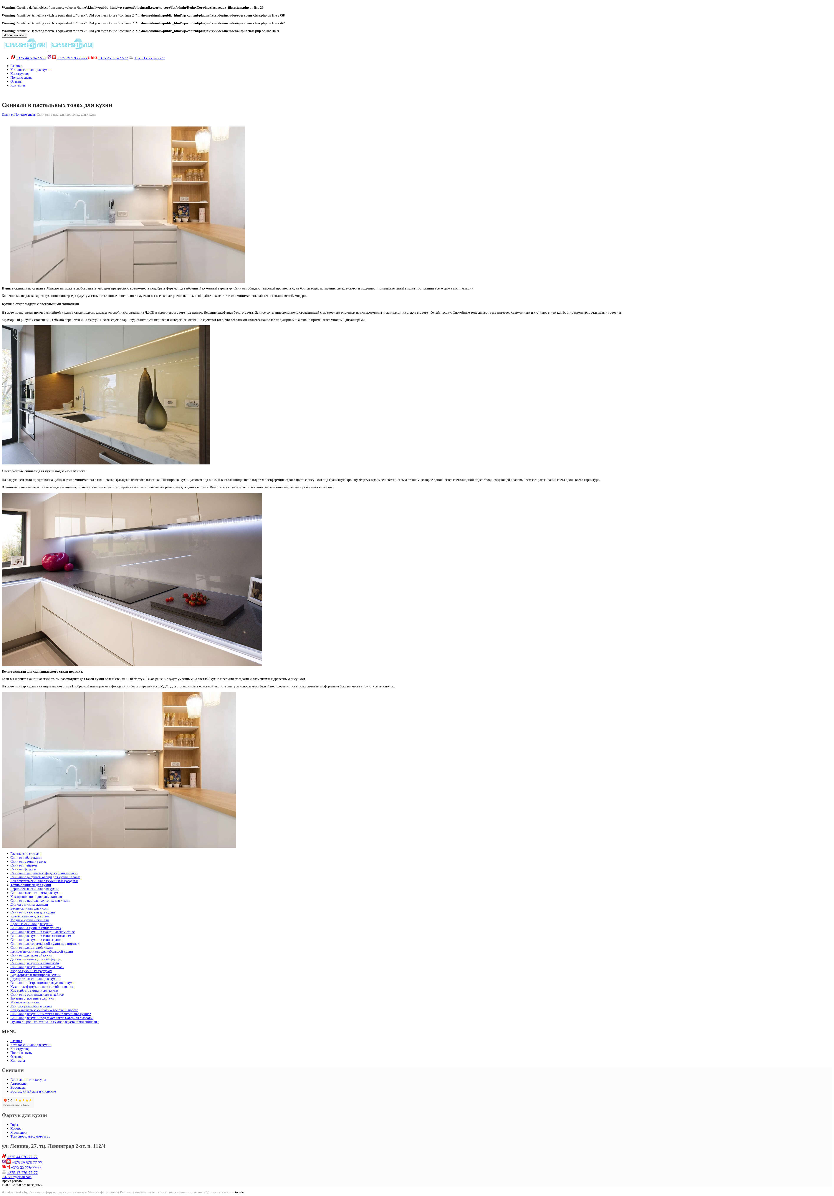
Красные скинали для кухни (31, 924)
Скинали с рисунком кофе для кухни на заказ (44, 873)
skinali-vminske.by (15, 1192)
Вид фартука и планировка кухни (35, 975)
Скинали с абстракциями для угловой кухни (43, 983)
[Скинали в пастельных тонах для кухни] (127, 282)
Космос (15, 1128)
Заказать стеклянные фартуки (32, 998)
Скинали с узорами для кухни (32, 912)
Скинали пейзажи (23, 865)
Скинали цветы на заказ (28, 861)
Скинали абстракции (26, 857)
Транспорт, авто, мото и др (30, 1136)
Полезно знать (21, 77)
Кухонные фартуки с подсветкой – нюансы (42, 986)
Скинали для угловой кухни (31, 955)
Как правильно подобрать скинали (36, 896)
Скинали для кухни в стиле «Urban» (37, 967)
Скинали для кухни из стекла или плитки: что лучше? (50, 1014)
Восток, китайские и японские (33, 1091)
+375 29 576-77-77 (72, 58)
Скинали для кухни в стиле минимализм (40, 936)
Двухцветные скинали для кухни (35, 979)
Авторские (18, 1083)
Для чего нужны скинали (29, 904)
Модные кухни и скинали (29, 920)
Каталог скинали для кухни (30, 70)
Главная (16, 66)
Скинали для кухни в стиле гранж (35, 939)
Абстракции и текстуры (28, 1079)
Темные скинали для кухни (30, 885)
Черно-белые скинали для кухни (34, 889)
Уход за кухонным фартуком (31, 971)
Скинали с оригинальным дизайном (37, 994)
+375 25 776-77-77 (113, 58)
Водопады (18, 1087)
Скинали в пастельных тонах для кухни (40, 900)
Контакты (17, 85)
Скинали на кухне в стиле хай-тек (35, 928)
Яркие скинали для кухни (29, 916)
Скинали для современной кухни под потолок (44, 943)
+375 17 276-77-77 (149, 58)
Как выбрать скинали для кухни (34, 990)
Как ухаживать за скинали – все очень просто (44, 1010)
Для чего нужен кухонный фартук (35, 959)
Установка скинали (24, 1002)
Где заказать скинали (25, 853)
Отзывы (16, 81)
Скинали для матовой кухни (31, 947)
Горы (14, 1124)
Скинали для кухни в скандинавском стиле (42, 932)
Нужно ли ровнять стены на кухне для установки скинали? (54, 1022)
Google (238, 1192)
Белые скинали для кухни (29, 908)
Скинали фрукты (23, 869)
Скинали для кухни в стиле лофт (34, 963)
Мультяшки (18, 1132)
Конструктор (20, 73)
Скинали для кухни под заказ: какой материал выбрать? (51, 1018)
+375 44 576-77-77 (31, 58)
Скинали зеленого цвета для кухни (36, 893)
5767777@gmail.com (16, 1177)
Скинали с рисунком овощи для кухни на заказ (45, 877)
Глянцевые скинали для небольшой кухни (41, 951)
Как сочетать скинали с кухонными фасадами (44, 881)
